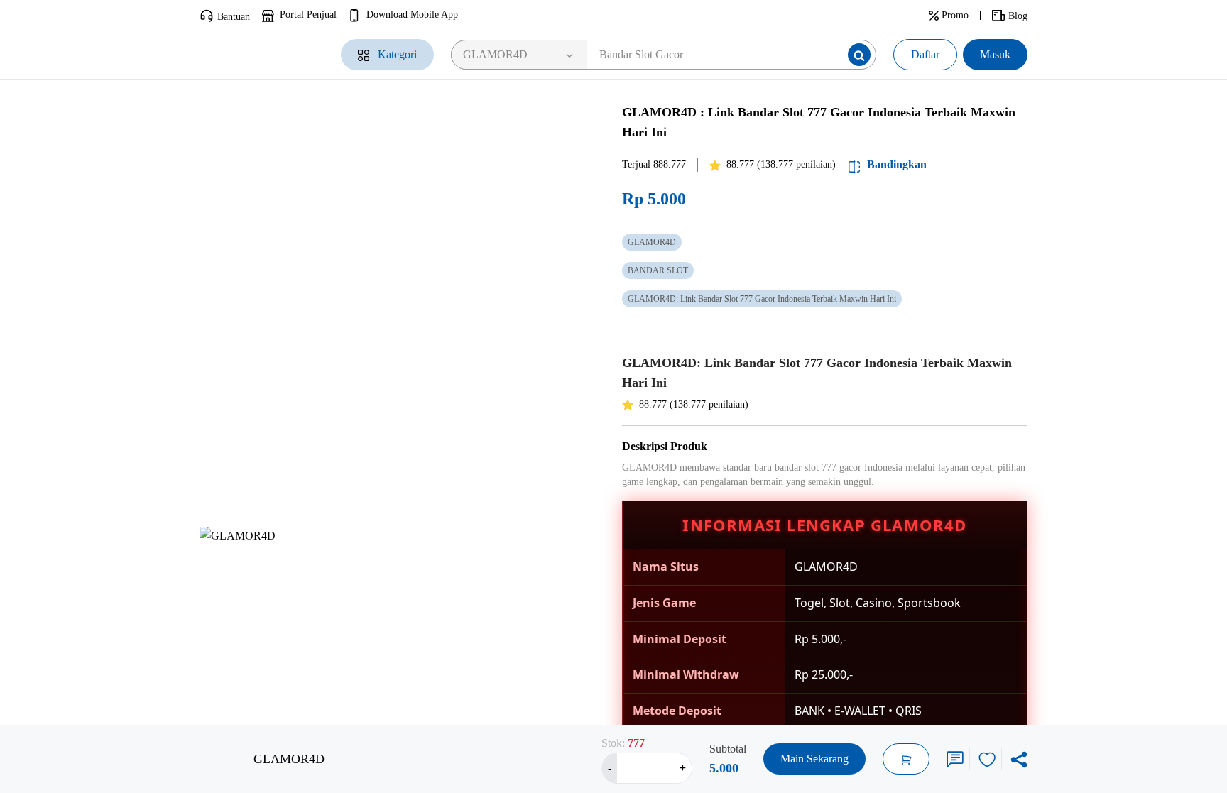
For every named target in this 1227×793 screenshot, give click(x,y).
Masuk (995, 54)
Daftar (925, 54)
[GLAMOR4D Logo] (255, 54)
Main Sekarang (814, 759)
